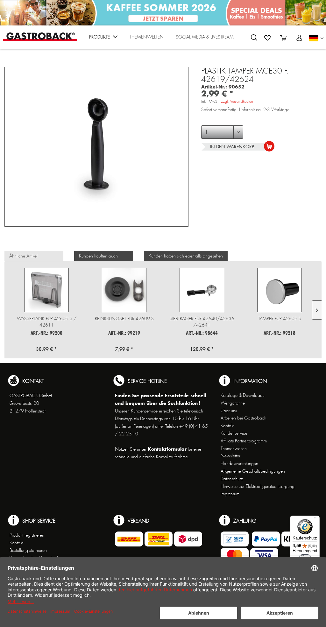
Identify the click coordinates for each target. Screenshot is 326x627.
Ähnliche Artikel (23, 256)
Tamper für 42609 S (279, 318)
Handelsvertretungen (239, 463)
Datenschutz (232, 479)
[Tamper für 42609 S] (279, 290)
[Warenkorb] (283, 38)
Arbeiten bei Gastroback (243, 418)
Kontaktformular (167, 449)
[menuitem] (103, 39)
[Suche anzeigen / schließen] (254, 37)
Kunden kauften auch (98, 256)
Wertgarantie (233, 403)
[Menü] (316, 519)
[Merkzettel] (267, 38)
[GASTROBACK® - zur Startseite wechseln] (40, 36)
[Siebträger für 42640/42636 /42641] (201, 290)
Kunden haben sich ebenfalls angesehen (186, 256)
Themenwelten (234, 448)
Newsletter (230, 456)
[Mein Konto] (299, 38)
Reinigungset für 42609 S (124, 318)
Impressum (230, 494)
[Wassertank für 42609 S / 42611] (46, 290)
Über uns (229, 410)
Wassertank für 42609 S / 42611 (46, 322)
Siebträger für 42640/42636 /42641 (202, 322)
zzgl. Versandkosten (237, 101)
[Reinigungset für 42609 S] (124, 290)
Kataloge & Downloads (242, 395)
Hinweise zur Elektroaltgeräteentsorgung (257, 486)
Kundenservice (234, 433)
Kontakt (227, 425)
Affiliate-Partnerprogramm (244, 441)
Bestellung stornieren (28, 550)
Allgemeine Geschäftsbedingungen (253, 471)
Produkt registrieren (27, 535)
